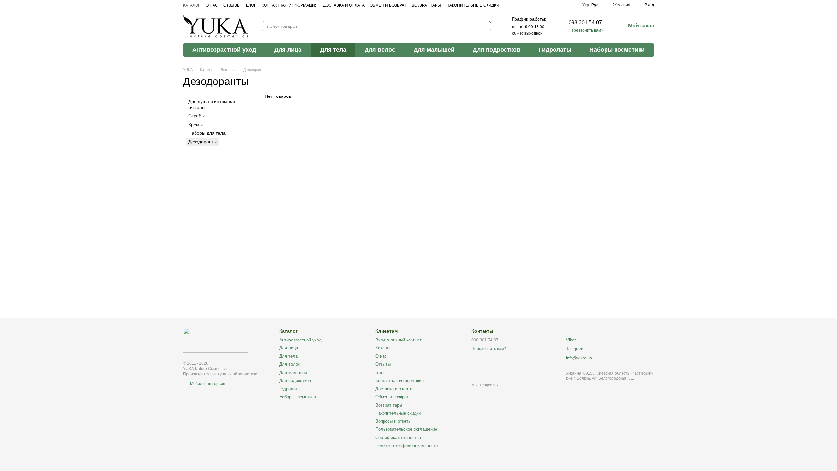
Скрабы (196, 116)
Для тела (333, 49)
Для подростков (496, 49)
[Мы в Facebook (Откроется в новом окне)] (554, 5)
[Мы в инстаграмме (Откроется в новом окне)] (563, 5)
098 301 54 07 (585, 22)
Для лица (287, 49)
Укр (585, 5)
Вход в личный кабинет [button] (398, 340)
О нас (212, 5)
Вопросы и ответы (393, 421)
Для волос (380, 49)
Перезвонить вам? (586, 30)
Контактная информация (290, 5)
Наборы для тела (207, 133)
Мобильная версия (207, 383)
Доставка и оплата (344, 5)
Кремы (195, 124)
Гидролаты (555, 49)
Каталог (191, 5)
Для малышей (434, 49)
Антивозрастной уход (224, 49)
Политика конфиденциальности (406, 445)
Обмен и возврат (388, 5)
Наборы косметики (617, 49)
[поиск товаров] (486, 26)
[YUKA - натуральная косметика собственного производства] (215, 340)
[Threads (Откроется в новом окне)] (572, 5)
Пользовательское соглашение (406, 429)
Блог (251, 5)
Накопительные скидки (472, 5)
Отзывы (232, 5)
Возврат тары (426, 5)
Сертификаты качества (398, 437)
